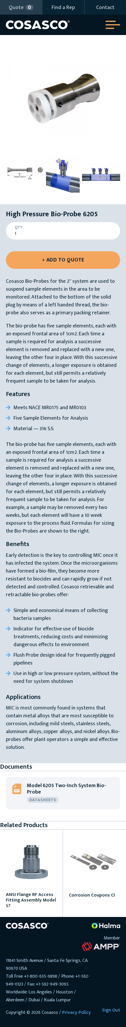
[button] (21, 7)
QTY (19, 227)
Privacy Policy (76, 1012)
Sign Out (111, 1010)
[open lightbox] (63, 98)
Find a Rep (63, 7)
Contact (105, 7)
